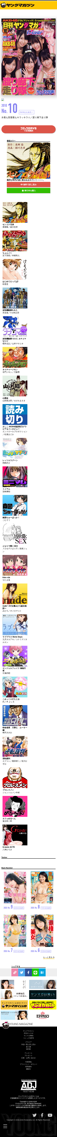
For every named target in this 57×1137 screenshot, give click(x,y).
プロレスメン (8, 789)
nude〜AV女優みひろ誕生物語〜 (15, 606)
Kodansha (19, 1103)
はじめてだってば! (10, 281)
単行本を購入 (30, 190)
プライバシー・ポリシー (28, 1064)
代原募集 (28, 1062)
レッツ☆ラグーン (10, 460)
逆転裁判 (6, 758)
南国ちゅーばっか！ (11, 517)
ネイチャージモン (10, 369)
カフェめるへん (9, 818)
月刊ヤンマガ (28, 1033)
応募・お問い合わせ (28, 1058)
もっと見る (48, 957)
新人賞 (28, 1047)
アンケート (28, 1053)
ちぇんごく (7, 252)
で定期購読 (28, 130)
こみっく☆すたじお (11, 699)
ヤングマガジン (28, 1031)
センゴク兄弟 (8, 224)
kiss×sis (6, 577)
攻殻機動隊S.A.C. (10, 310)
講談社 (28, 1069)
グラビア (28, 1042)
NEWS (28, 1049)
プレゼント (28, 1055)
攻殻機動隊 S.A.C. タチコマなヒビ (14, 339)
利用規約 (28, 1066)
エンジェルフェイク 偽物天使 (14, 669)
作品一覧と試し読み (28, 1044)
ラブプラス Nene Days (12, 636)
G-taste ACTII (9, 847)
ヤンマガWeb (28, 1036)
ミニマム (6, 488)
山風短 (5, 398)
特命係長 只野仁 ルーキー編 (15, 728)
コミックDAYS (28, 1038)
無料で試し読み (30, 184)
